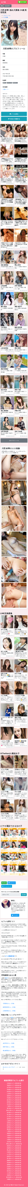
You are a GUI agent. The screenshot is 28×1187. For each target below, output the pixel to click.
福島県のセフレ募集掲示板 (14, 1095)
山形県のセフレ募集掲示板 (14, 1093)
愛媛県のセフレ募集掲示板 (14, 1160)
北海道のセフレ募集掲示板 (14, 1083)
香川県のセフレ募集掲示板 (14, 1158)
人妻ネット (6, 89)
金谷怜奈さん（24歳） (9, 1043)
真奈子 (6, 978)
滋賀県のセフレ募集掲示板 (14, 1133)
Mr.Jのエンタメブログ (9, 1067)
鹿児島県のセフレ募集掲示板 (14, 1177)
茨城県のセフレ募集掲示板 (14, 1098)
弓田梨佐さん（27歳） (9, 1003)
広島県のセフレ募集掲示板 (14, 1152)
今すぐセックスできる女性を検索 (10, 891)
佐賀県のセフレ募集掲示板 (14, 1166)
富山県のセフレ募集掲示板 (14, 1114)
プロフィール (6, 15)
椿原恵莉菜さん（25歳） (9, 1007)
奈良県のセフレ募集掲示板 (14, 1141)
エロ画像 (5, 17)
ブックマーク (7, 886)
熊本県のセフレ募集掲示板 (14, 1171)
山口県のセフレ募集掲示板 (14, 1154)
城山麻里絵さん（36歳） (9, 1050)
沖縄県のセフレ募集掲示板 (14, 1179)
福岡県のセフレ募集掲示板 (14, 1164)
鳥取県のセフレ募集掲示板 (14, 1146)
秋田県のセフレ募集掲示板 (14, 1091)
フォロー (15, 915)
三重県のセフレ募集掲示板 (14, 1131)
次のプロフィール (14, 440)
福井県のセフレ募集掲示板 (14, 1118)
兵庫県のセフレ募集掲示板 (14, 1139)
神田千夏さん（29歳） (9, 1047)
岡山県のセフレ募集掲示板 (14, 1150)
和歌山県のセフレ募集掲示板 (14, 1144)
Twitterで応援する (14, 119)
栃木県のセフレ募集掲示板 (14, 1100)
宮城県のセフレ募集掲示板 (14, 1089)
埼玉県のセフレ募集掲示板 (14, 1104)
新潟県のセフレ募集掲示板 (14, 1112)
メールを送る (14, 114)
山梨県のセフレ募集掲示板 (14, 1121)
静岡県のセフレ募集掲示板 (14, 1127)
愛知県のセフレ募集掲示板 (14, 1129)
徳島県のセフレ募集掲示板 (14, 1156)
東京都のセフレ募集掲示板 (14, 1108)
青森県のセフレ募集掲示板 (14, 1085)
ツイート (12, 883)
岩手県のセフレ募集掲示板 (14, 1087)
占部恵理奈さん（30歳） (9, 1010)
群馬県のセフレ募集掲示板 (14, 1102)
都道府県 (7, 6)
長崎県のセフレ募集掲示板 (14, 1169)
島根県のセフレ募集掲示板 (14, 1148)
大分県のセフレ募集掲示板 (14, 1173)
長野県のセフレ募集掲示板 (14, 1123)
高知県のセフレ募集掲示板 (14, 1162)
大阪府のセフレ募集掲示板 (14, 1137)
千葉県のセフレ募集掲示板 (14, 1106)
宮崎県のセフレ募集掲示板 (14, 1175)
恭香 (12, 1017)
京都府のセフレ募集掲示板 (14, 1135)
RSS (4, 883)
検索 (24, 894)
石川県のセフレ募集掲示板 (14, 1116)
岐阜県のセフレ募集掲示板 (14, 1125)
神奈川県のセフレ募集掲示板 (14, 1110)
